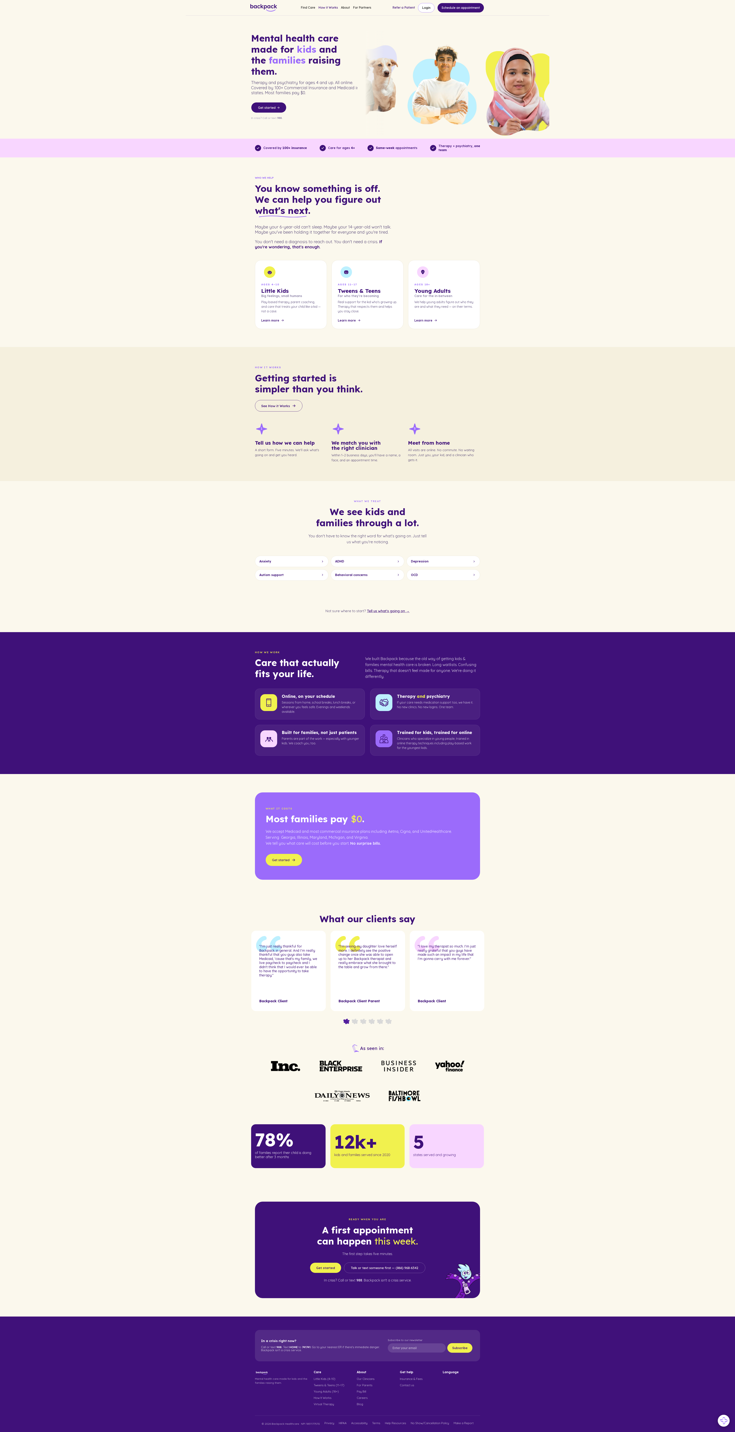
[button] (308, 7)
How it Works (328, 7)
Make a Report (464, 1423)
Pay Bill (361, 1391)
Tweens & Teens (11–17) (329, 1385)
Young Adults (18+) (326, 1391)
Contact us (407, 1385)
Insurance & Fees (411, 1379)
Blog (360, 1404)
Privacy (329, 1423)
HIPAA (343, 1423)
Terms (376, 1423)
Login (426, 8)
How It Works (323, 1398)
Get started (325, 1268)
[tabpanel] (288, 971)
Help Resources (395, 1423)
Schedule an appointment (461, 8)
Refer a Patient (403, 7)
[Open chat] (724, 1421)
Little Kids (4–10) (324, 1379)
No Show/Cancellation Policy (430, 1423)
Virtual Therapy (324, 1404)
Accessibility (359, 1423)
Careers (362, 1398)
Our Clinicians (366, 1379)
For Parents (364, 1385)
